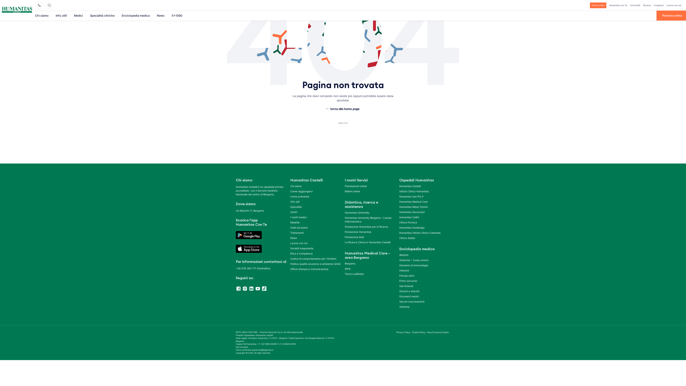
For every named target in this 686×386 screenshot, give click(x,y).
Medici (78, 15)
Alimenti (403, 254)
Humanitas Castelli (410, 186)
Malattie (295, 222)
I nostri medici (298, 217)
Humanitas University (357, 212)
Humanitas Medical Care (413, 201)
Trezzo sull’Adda (354, 273)
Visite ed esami (299, 227)
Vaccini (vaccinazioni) (411, 301)
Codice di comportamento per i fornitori (313, 258)
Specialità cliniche (102, 15)
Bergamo (350, 263)
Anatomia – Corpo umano (414, 260)
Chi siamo (42, 15)
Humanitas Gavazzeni (412, 212)
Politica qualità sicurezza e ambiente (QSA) (315, 263)
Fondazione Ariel (354, 237)
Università (635, 5)
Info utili (61, 15)
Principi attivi (406, 275)
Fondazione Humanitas (358, 231)
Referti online (352, 191)
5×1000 (177, 15)
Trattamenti (297, 232)
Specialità (296, 206)
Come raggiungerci (301, 191)
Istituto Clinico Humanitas (414, 191)
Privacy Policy (403, 332)
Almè (348, 268)
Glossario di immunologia (413, 265)
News (161, 15)
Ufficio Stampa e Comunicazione (309, 269)
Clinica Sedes (407, 237)
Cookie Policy (419, 332)
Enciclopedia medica (136, 15)
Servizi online (598, 5)
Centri (293, 212)
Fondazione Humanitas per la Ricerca (366, 226)
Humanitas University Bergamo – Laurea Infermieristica (368, 219)
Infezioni (404, 270)
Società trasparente (301, 248)
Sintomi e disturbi (409, 291)
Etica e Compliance (301, 253)
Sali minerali (406, 286)
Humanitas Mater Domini (413, 206)
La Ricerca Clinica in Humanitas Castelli (367, 242)
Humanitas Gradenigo (411, 227)
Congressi (659, 5)
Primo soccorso (408, 280)
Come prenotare (299, 196)
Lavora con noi (674, 5)
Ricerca (647, 5)
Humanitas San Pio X (411, 196)
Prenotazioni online (356, 186)
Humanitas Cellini (409, 217)
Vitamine (404, 306)
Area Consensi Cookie (438, 332)
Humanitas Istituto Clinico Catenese (420, 232)
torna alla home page (345, 109)
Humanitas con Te (618, 5)
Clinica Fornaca (408, 222)
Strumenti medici (409, 296)
